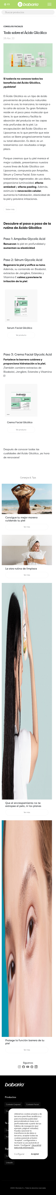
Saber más (10, 209)
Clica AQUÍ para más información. (27, 1146)
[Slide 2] (10, 414)
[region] (28, 1134)
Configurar (19, 1154)
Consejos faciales (13, 26)
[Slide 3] (13, 414)
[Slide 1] (8, 414)
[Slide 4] (16, 414)
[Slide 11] (34, 414)
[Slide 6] (21, 414)
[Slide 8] (26, 414)
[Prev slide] (7, 305)
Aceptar (35, 1154)
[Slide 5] (18, 414)
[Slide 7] (23, 414)
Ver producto (21, 335)
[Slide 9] (29, 414)
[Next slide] (35, 305)
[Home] (28, 4)
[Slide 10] (31, 414)
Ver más (27, 527)
